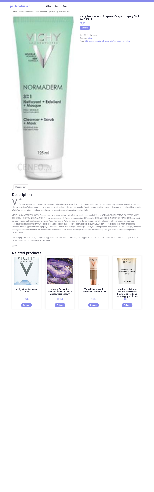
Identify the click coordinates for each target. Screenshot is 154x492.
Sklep (48, 6)
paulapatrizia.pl (20, 6)
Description (20, 187)
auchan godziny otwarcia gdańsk (102, 41)
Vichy (21, 12)
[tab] (20, 187)
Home (14, 12)
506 (86, 41)
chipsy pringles (123, 41)
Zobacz (85, 28)
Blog (56, 6)
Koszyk (65, 6)
